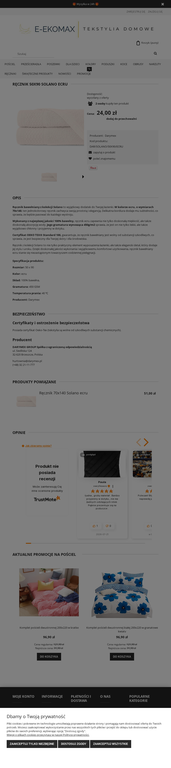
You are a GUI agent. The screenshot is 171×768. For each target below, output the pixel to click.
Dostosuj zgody (73, 743)
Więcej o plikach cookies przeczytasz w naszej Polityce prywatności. (48, 735)
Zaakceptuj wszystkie (110, 743)
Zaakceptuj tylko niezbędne (32, 743)
